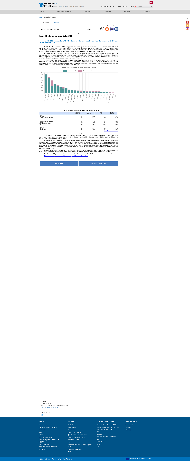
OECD (98, 444)
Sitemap (128, 430)
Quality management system (77, 435)
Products (107, 12)
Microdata (42, 430)
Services (127, 12)
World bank (100, 442)
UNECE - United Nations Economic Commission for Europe (108, 428)
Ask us (119, 6)
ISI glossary (42, 449)
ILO (98, 447)
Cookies (128, 427)
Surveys (87, 12)
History (70, 452)
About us (147, 12)
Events (70, 442)
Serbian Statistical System (76, 437)
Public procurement (74, 432)
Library (41, 432)
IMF (98, 439)
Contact (125, 6)
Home (42, 12)
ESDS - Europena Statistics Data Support (49, 441)
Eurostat (99, 434)
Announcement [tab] (45, 22)
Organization (72, 427)
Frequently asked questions (48, 447)
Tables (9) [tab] (57, 22)
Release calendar (44, 444)
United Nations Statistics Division (108, 425)
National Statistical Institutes (106, 437)
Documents (71, 430)
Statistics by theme (64, 12)
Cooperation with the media (48, 427)
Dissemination (43, 425)
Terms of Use (130, 425)
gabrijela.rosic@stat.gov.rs (50, 407)
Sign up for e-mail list (46, 437)
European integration (75, 449)
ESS (98, 432)
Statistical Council (73, 440)
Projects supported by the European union (80, 446)
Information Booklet (108, 6)
